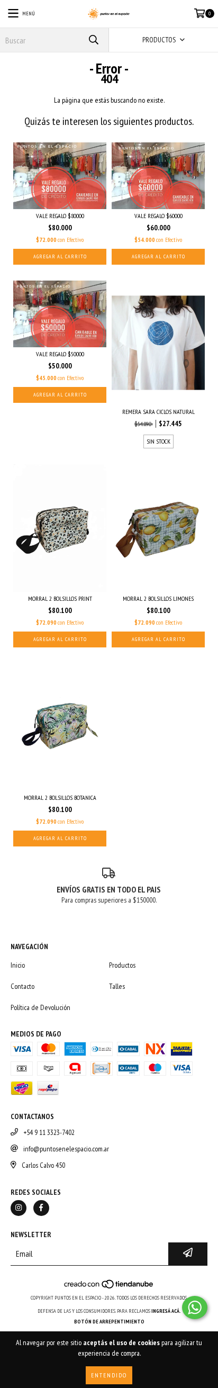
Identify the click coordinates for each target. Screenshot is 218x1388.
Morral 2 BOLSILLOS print (60, 598)
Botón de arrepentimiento (109, 1321)
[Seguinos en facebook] (41, 1208)
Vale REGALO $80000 (60, 216)
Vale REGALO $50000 (60, 354)
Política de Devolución (40, 1007)
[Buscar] (93, 40)
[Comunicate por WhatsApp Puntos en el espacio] (194, 1307)
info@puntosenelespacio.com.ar (66, 1148)
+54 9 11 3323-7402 (49, 1132)
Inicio (18, 965)
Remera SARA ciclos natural (158, 412)
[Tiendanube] (109, 1287)
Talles (117, 986)
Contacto (22, 986)
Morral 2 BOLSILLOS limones (158, 598)
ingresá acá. (166, 1311)
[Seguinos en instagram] (18, 1208)
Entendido (109, 1375)
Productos (122, 965)
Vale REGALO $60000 (158, 216)
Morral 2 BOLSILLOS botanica (60, 797)
